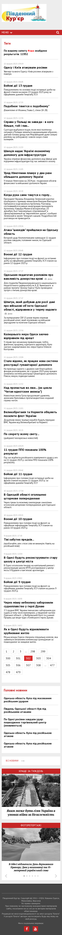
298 (32, 651)
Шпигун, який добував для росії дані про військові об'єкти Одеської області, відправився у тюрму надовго (30, 305)
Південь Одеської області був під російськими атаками (25, 710)
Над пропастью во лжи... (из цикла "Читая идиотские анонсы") (28, 389)
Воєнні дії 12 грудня (18, 254)
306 (18, 665)
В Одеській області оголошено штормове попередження (25, 496)
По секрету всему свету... (21, 434)
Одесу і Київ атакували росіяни (25, 67)
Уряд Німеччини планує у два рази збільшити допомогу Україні (28, 175)
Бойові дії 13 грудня (18, 86)
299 (43, 651)
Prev (6, 876)
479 (18, 672)
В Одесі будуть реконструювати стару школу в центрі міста (30, 559)
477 (52, 665)
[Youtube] (35, 929)
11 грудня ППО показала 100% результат (25, 451)
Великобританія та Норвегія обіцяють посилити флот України (30, 414)
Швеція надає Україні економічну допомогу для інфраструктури (27, 153)
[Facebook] (26, 929)
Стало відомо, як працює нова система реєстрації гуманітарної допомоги (31, 363)
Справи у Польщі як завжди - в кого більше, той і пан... (28, 124)
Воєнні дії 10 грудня (18, 519)
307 (28, 665)
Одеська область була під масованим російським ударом (27, 699)
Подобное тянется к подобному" (26, 106)
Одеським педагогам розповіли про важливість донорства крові (28, 277)
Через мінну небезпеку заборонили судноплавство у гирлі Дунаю (28, 604)
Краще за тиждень (31, 771)
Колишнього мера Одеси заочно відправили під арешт (26, 336)
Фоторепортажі (31, 825)
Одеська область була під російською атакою (28, 734)
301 (18, 658)
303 (38, 658)
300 (8, 658)
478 (8, 672)
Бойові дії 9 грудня (17, 582)
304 (48, 658)
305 (8, 665)
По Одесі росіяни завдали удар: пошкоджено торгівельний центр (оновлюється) (25, 722)
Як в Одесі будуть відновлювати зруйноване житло (26, 631)
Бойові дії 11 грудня (18, 474)
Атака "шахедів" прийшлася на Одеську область (31, 232)
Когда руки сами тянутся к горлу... (27, 195)
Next (56, 876)
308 (38, 665)
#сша (31, 50)
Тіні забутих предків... (19, 539)
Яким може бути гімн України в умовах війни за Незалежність (31, 813)
